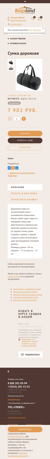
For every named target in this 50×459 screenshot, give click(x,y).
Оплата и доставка (24, 193)
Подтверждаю (25, 429)
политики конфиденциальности (29, 345)
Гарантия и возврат (24, 199)
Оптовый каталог (18, 43)
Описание (17, 187)
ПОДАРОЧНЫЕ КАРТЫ (34, 424)
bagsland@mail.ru (14, 399)
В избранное (25, 147)
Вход (13, 20)
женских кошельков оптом (25, 297)
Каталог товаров (17, 38)
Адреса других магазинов (16, 417)
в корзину (25, 133)
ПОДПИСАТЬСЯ (32, 354)
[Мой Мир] (16, 168)
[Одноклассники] (13, 168)
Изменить (37, 30)
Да (31, 30)
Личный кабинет (18, 17)
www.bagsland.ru (17, 436)
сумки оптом (13, 276)
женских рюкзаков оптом (25, 291)
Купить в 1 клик (25, 140)
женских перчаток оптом (25, 300)
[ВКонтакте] (9, 168)
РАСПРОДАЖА (13, 424)
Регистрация (20, 20)
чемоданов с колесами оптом (27, 289)
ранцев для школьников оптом (27, 294)
